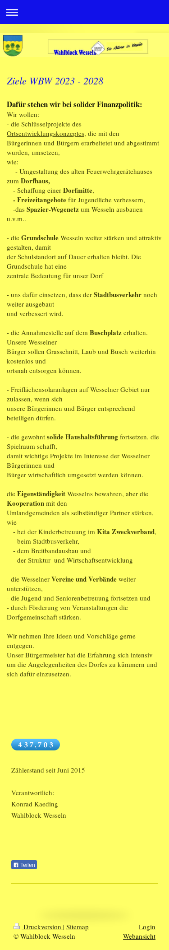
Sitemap (77, 926)
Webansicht (139, 936)
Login (147, 926)
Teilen (27, 865)
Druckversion (42, 926)
